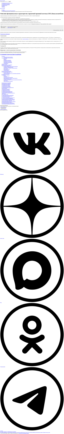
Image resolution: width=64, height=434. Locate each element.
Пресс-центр (6, 80)
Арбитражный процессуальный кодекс (8, 87)
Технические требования (5, 34)
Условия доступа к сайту (46, 432)
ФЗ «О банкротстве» (5, 94)
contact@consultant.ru (3, 109)
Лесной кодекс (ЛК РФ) (5, 89)
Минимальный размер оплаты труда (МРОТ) (8, 101)
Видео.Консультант (7, 69)
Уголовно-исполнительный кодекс (7, 91)
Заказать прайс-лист (7, 72)
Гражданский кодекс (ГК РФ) (6, 82)
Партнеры (5, 76)
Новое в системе (4, 64)
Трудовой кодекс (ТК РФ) (6, 85)
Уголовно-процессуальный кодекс (7, 92)
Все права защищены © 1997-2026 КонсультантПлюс (8, 431)
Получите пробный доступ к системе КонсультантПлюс (12, 73)
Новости (3, 6)
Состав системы (6, 70)
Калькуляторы (6, 68)
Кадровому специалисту (7, 60)
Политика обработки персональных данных (36, 432)
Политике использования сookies (24, 433)
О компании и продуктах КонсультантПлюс (8, 10)
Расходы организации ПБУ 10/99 (7, 100)
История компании (6, 75)
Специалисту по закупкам (8, 61)
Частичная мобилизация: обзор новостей (8, 103)
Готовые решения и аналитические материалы (11, 66)
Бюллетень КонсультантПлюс (6, 71)
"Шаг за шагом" (9, 27)
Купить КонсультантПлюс (6, 4)
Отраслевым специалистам (8, 62)
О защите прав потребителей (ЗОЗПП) (8, 95)
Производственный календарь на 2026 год (8, 99)
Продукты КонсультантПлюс (6, 65)
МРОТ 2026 (4, 93)
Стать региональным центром (8, 77)
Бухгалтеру (5, 58)
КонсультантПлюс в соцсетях (8, 81)
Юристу (5, 59)
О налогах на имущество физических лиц (8, 97)
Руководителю (6, 63)
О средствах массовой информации (7, 98)
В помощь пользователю (5, 74)
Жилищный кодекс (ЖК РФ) (6, 83)
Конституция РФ (4, 88)
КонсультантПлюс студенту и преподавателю (10, 78)
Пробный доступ (4, 5)
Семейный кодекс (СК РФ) (6, 90)
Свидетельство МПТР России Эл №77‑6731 (22, 432)
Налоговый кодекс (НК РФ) (6, 84)
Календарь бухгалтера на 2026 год (7, 102)
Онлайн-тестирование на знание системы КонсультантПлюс (13, 79)
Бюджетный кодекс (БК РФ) (6, 86)
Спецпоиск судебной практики (8, 67)
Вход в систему (2, 0)
